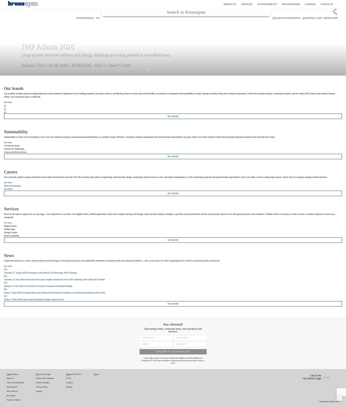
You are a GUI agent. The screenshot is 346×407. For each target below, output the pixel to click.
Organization (12, 374)
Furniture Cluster (13, 400)
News (96, 374)
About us (10, 378)
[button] (5, 38)
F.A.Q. (68, 378)
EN (97, 18)
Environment (12, 387)
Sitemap (69, 387)
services (246, 4)
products (230, 4)
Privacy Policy (42, 387)
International (85, 18)
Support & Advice (74, 374)
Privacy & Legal (43, 374)
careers (310, 4)
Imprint (39, 391)
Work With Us (12, 391)
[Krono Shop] (320, 18)
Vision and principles (15, 383)
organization (291, 4)
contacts (326, 4)
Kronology (11, 396)
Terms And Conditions (45, 378)
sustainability (267, 4)
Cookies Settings (42, 383)
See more (8, 102)
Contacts (69, 383)
